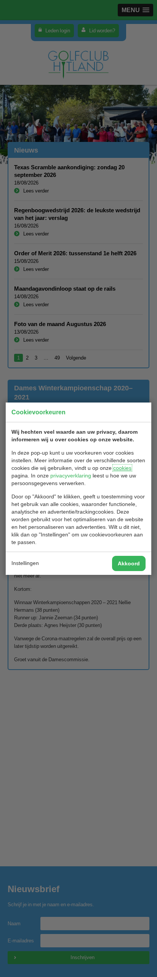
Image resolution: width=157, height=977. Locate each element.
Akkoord (129, 563)
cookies (122, 468)
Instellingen (25, 563)
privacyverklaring (70, 476)
